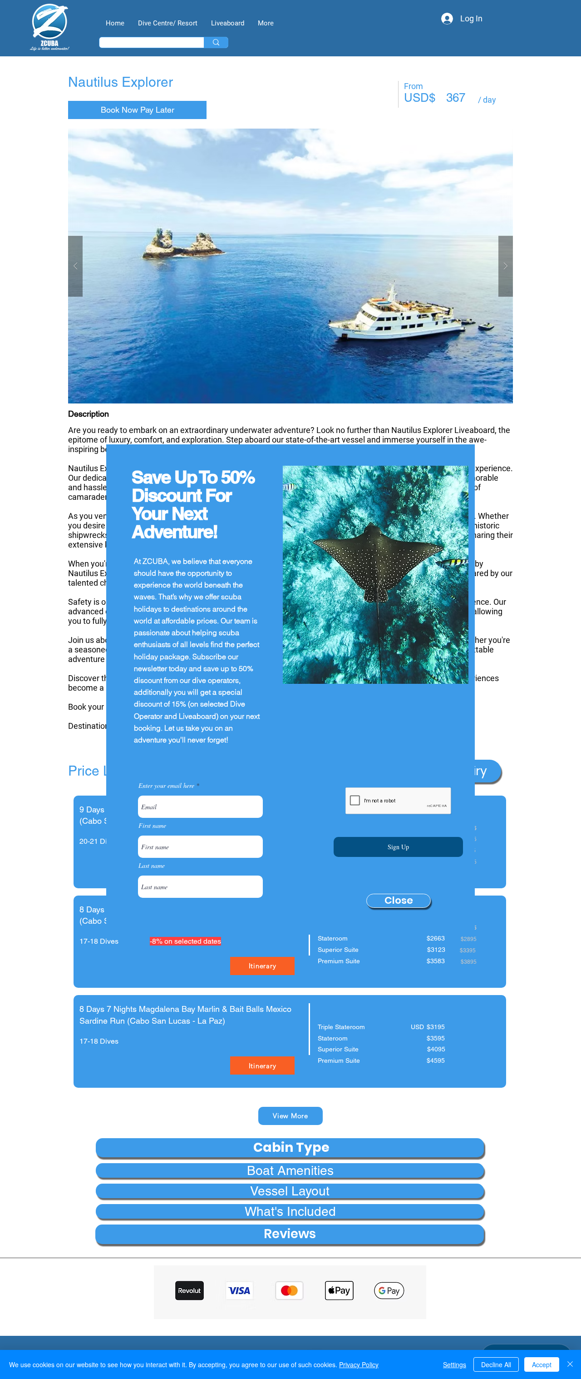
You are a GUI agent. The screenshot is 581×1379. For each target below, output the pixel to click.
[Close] (570, 1364)
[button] (398, 901)
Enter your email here (166, 785)
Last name (151, 865)
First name (152, 825)
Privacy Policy (359, 1364)
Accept (541, 1364)
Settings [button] (454, 1364)
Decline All (496, 1364)
